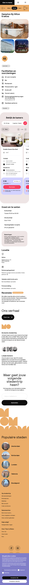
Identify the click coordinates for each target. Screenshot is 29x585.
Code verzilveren (6, 506)
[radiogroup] (12, 162)
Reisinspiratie (5, 498)
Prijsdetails (6, 183)
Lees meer (5, 66)
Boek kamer (12, 187)
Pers (3, 536)
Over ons (6, 317)
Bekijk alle (21, 46)
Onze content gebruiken (8, 518)
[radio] (4, 161)
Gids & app (24, 8)
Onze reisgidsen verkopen (8, 515)
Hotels (14, 8)
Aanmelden (14, 403)
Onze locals (5, 534)
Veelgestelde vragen (7, 524)
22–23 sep (16, 181)
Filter (6, 129)
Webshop (4, 501)
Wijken (9, 8)
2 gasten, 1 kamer (17, 123)
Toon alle (5, 108)
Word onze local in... (7, 513)
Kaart (19, 8)
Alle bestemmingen (6, 496)
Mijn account (5, 503)
